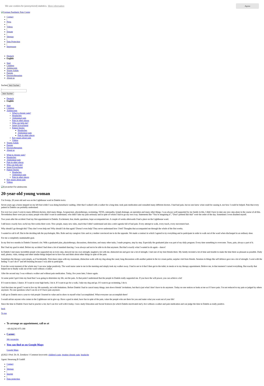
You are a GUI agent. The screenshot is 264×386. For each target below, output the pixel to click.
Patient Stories (18, 128)
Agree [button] (247, 6)
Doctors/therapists (14, 75)
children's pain (54, 355)
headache (85, 355)
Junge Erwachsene (20, 125)
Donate (10, 32)
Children (10, 65)
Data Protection (13, 41)
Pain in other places (20, 120)
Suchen (4, 85)
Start (9, 63)
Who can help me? (20, 123)
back (3, 308)
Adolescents (12, 68)
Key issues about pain (21, 138)
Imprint (10, 374)
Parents (10, 73)
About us (11, 78)
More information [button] (56, 6)
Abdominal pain (19, 118)
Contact (10, 17)
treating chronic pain (71, 355)
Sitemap (10, 37)
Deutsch (10, 56)
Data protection (13, 379)
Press (9, 22)
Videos (10, 27)
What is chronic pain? (21, 113)
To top (4, 313)
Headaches (17, 115)
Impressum (11, 46)
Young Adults (13, 70)
